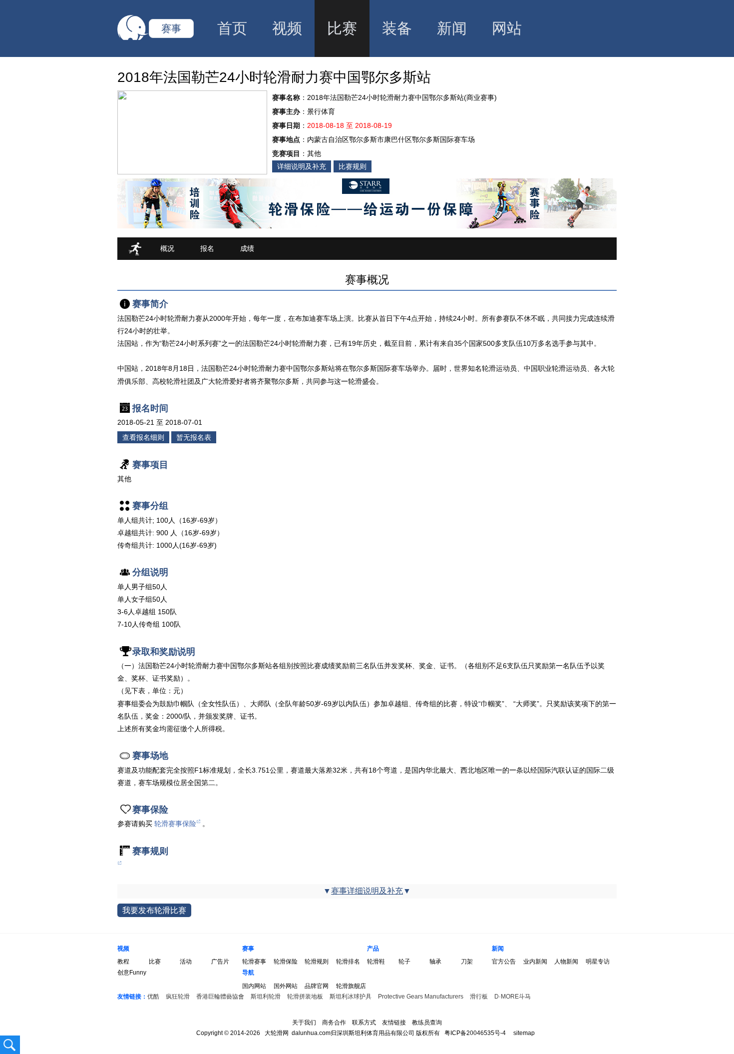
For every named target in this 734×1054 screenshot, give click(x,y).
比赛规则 (353, 166)
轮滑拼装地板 (305, 996)
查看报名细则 (143, 437)
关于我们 (304, 1022)
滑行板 (479, 996)
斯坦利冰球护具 (350, 996)
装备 (397, 28)
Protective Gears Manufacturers (420, 996)
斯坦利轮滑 (266, 996)
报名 (207, 248)
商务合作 (334, 1022)
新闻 (452, 28)
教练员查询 (427, 1022)
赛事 (171, 28)
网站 (507, 28)
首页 (232, 28)
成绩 (247, 248)
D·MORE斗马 (512, 996)
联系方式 (364, 1022)
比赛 (342, 28)
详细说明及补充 (301, 166)
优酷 (153, 996)
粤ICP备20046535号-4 (475, 1033)
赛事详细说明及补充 (367, 891)
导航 (248, 972)
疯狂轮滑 (178, 996)
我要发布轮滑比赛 (154, 910)
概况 (167, 248)
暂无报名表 (193, 437)
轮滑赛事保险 (175, 824)
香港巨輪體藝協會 (220, 996)
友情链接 (394, 1022)
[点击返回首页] (133, 37)
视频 (287, 28)
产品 (373, 948)
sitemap (524, 1033)
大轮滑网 (277, 1033)
